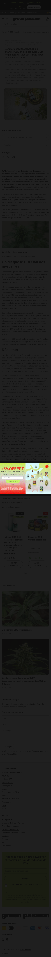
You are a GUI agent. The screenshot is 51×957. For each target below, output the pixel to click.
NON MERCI (12, 484)
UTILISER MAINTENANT (12, 481)
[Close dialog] (49, 465)
